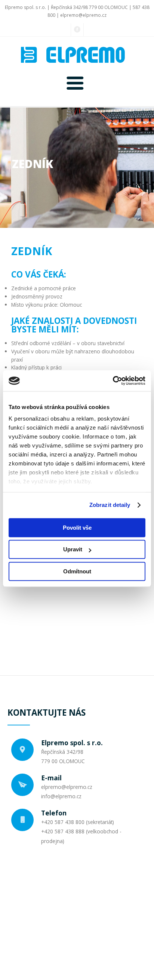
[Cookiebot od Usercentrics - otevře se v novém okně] (112, 380)
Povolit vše (77, 527)
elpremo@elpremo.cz (83, 15)
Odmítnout (77, 571)
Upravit (72, 549)
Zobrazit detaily (109, 505)
